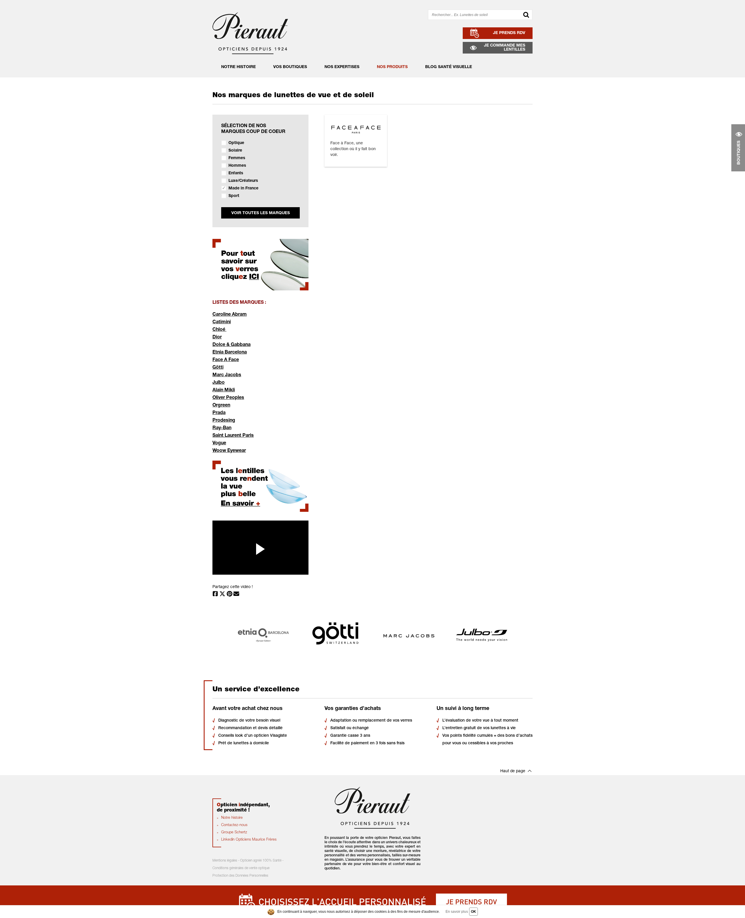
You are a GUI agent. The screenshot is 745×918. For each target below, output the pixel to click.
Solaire (235, 151)
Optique (236, 143)
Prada (219, 413)
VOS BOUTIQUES (290, 67)
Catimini (221, 322)
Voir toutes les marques (260, 213)
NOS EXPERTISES (341, 67)
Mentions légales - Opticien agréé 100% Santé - (247, 860)
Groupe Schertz (234, 832)
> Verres (379, 64)
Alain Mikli (223, 390)
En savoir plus (457, 912)
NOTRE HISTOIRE (238, 67)
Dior (217, 337)
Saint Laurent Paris (233, 436)
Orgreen (221, 405)
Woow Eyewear (229, 451)
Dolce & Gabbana (231, 345)
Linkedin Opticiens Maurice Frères (248, 840)
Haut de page (512, 771)
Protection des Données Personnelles (240, 876)
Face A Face (225, 360)
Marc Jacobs (226, 375)
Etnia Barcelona (229, 352)
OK (473, 912)
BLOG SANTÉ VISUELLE (448, 67)
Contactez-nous (234, 825)
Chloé (219, 330)
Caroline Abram (229, 314)
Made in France (243, 189)
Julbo (218, 383)
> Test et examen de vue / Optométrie (355, 73)
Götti (218, 367)
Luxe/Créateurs (243, 181)
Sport (233, 196)
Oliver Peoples (228, 398)
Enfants (235, 173)
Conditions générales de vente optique (240, 868)
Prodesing (223, 420)
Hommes (237, 166)
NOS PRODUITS (392, 67)
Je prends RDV (471, 901)
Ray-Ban (221, 428)
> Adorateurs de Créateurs (344, 64)
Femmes (236, 158)
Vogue (219, 443)
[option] (263, 635)
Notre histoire (232, 818)
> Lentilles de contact (392, 73)
